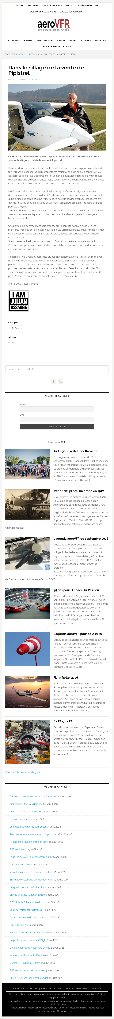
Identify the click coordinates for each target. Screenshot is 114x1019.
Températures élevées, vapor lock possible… (33, 834)
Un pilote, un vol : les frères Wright (28, 940)
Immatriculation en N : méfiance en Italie (31, 872)
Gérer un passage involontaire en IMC (30, 947)
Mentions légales (69, 1011)
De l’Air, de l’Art (64, 721)
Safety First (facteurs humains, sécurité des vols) (81, 1008)
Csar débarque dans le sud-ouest (28, 826)
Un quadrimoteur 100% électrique (28, 887)
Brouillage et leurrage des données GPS (31, 879)
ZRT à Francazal (19, 925)
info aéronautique (41, 994)
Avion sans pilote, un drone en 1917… (79, 491)
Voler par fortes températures (26, 910)
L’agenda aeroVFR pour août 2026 (77, 634)
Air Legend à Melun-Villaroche (75, 451)
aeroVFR (56, 24)
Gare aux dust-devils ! (21, 864)
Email (22, 415)
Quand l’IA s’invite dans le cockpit (28, 917)
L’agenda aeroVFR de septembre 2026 (81, 538)
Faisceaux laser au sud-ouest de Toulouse (33, 796)
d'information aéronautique (29, 988)
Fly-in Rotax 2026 (65, 677)
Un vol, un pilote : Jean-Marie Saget (29, 978)
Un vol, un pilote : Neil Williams (26, 811)
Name (23, 405)
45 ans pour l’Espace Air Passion (76, 590)
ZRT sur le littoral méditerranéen (27, 970)
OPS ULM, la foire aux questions (27, 902)
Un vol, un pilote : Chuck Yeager (27, 894)
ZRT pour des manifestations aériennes (31, 932)
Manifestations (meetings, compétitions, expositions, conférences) (39, 1001)
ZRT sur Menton (18, 849)
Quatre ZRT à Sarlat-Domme (26, 962)
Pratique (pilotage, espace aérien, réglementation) (33, 1008)
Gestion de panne (19, 819)
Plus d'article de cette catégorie (22, 772)
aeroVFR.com (49, 988)
